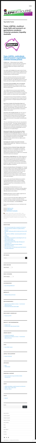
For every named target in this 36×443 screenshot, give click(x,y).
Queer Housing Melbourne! (10, 285)
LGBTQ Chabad (7, 366)
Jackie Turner (15, 215)
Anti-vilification (13, 214)
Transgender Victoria (17, 217)
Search (5, 404)
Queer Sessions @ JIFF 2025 (10, 240)
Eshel (6, 365)
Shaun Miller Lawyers (9, 347)
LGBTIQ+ (19, 213)
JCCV (22, 215)
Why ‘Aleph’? (6, 429)
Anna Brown (9, 214)
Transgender (11, 217)
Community (16, 213)
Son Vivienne (20, 216)
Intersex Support (7, 417)
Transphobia (22, 217)
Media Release (9, 210)
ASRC (17, 214)
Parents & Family (7, 420)
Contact (5, 434)
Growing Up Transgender (9, 335)
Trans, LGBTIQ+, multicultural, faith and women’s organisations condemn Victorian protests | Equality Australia (15, 30)
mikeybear (6, 213)
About (5, 427)
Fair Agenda (8, 215)
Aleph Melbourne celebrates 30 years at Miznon (13, 244)
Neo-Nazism (15, 216)
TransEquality (14, 210)
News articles (6, 413)
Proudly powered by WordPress (14, 440)
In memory (7, 236)
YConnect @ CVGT (8, 315)
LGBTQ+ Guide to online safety (10, 387)
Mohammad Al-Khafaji (9, 216)
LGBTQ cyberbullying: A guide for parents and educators (15, 386)
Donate (5, 431)
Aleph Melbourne (6, 440)
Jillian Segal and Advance (9, 245)
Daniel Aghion (20, 214)
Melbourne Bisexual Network (10, 294)
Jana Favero (19, 215)
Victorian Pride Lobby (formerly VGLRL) (12, 326)
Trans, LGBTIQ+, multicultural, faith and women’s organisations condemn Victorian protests (15, 57)
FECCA (12, 215)
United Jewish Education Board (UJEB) (12, 306)
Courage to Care (7, 324)
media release (9, 209)
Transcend (7, 217)
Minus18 (6, 398)
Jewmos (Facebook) (8, 356)
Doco (5, 424)
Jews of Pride (6, 422)
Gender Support (7, 415)
